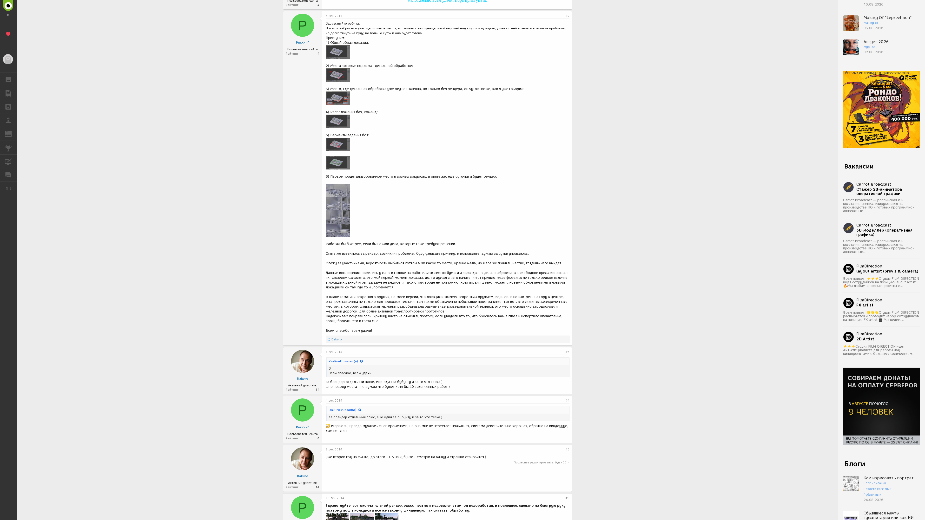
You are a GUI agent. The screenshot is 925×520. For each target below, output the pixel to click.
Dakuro (302, 378)
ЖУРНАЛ (11, 133)
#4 (567, 400)
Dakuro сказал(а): (343, 410)
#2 (567, 16)
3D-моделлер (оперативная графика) (884, 232)
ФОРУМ (8, 175)
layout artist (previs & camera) (887, 271)
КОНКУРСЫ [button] (8, 147)
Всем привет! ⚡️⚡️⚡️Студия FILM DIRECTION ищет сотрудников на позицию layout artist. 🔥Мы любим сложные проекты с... (881, 282)
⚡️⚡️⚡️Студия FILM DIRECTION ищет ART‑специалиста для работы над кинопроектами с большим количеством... (879, 350)
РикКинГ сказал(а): (344, 361)
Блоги (854, 464)
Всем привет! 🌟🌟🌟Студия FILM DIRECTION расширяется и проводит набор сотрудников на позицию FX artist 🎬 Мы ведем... (881, 316)
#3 (567, 352)
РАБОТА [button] (8, 120)
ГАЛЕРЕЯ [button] (8, 79)
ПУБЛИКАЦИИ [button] (8, 93)
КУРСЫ (8, 161)
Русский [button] (11, 188)
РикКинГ (302, 42)
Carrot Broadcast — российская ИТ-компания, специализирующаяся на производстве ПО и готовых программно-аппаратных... (878, 205)
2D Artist (865, 339)
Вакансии (859, 166)
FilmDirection (869, 266)
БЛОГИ (8, 106)
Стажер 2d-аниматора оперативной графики (879, 191)
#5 (567, 449)
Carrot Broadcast (873, 184)
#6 (567, 498)
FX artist (864, 305)
